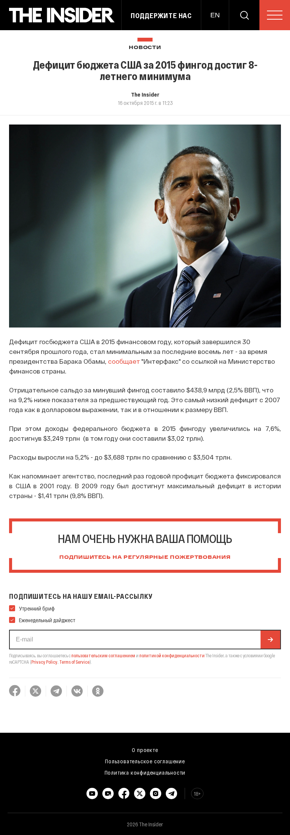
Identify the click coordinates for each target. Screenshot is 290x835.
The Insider (145, 94)
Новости (145, 48)
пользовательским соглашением (103, 655)
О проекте (145, 749)
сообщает (124, 361)
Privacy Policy (44, 661)
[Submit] (270, 639)
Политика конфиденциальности (145, 772)
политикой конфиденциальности (172, 655)
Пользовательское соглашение (145, 761)
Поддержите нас (161, 15)
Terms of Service (74, 661)
